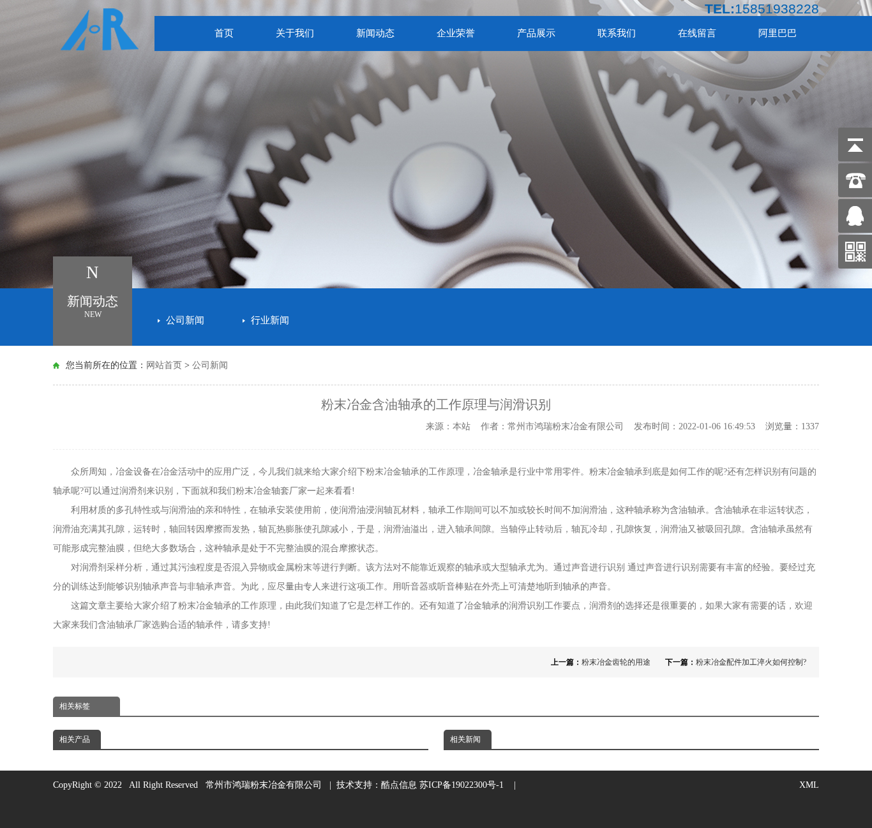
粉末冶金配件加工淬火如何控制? (751, 662)
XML (809, 785)
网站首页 (164, 365)
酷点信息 (399, 785)
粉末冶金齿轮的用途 (616, 662)
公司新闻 (185, 320)
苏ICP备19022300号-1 (464, 785)
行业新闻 (270, 320)
